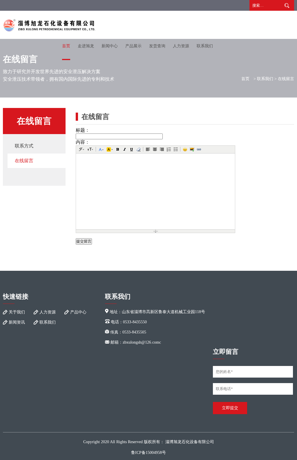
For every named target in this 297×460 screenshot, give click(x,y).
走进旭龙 (86, 46)
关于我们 (17, 312)
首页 (66, 46)
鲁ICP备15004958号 (148, 452)
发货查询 (157, 46)
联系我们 (205, 46)
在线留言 (24, 160)
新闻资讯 (17, 322)
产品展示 (133, 46)
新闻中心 (110, 46)
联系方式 (24, 145)
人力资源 (181, 46)
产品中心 (78, 312)
